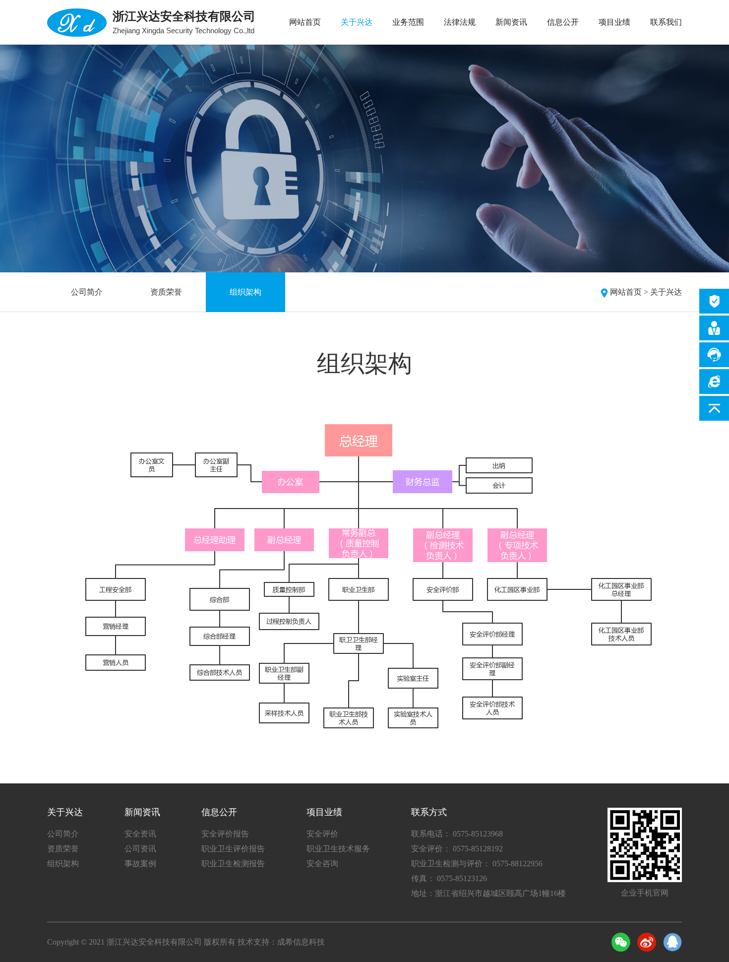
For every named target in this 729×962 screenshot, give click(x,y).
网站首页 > (629, 292)
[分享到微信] (620, 942)
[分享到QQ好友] (672, 942)
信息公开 (563, 22)
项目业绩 (614, 22)
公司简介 (87, 292)
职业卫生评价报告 (233, 848)
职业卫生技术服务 (338, 848)
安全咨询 (322, 863)
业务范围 (408, 22)
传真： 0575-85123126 (449, 878)
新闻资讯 (511, 22)
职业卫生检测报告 (233, 863)
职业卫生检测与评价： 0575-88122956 (477, 863)
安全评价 (322, 834)
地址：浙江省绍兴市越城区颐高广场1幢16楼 (488, 893)
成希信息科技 (301, 942)
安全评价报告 (225, 834)
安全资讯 (140, 834)
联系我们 (666, 22)
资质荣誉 (166, 292)
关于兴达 (356, 22)
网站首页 (305, 22)
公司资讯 (140, 848)
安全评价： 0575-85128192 (457, 848)
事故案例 (140, 863)
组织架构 (245, 292)
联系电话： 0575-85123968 (457, 834)
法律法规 (460, 22)
